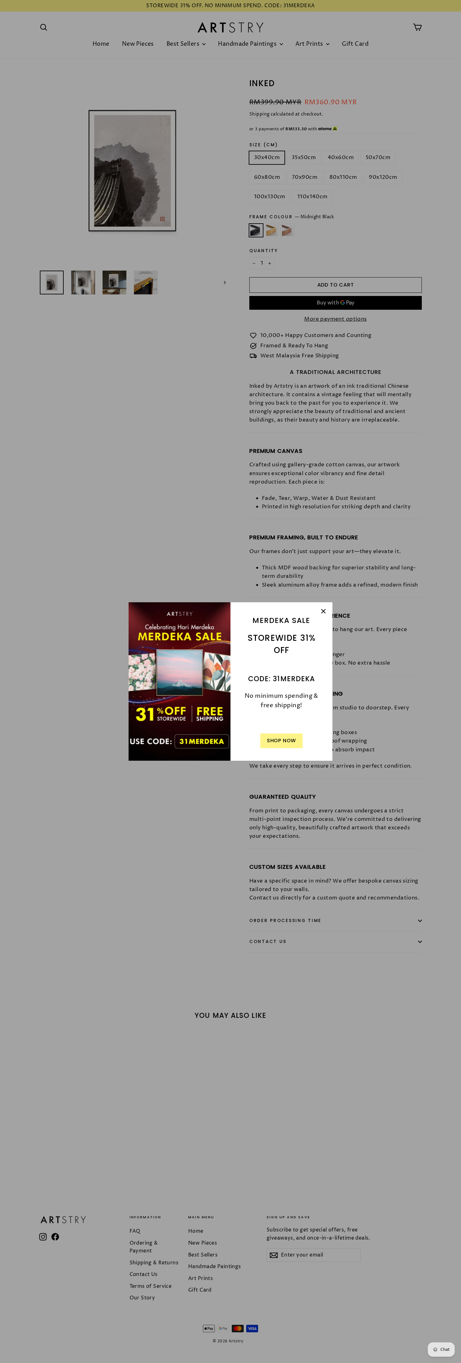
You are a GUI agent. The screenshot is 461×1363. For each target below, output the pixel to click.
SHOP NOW (281, 740)
